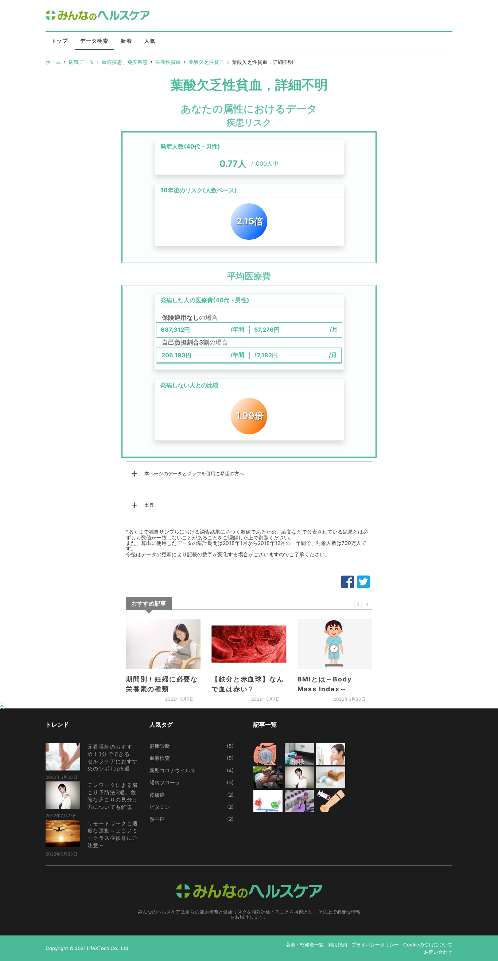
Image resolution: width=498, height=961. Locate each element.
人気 (150, 41)
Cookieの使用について (427, 944)
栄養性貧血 (168, 62)
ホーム (53, 62)
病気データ (81, 62)
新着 (126, 41)
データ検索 (94, 41)
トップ (59, 41)
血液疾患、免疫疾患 (125, 62)
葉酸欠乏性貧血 (206, 62)
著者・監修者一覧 (305, 944)
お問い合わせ (438, 952)
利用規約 (337, 944)
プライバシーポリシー (375, 944)
